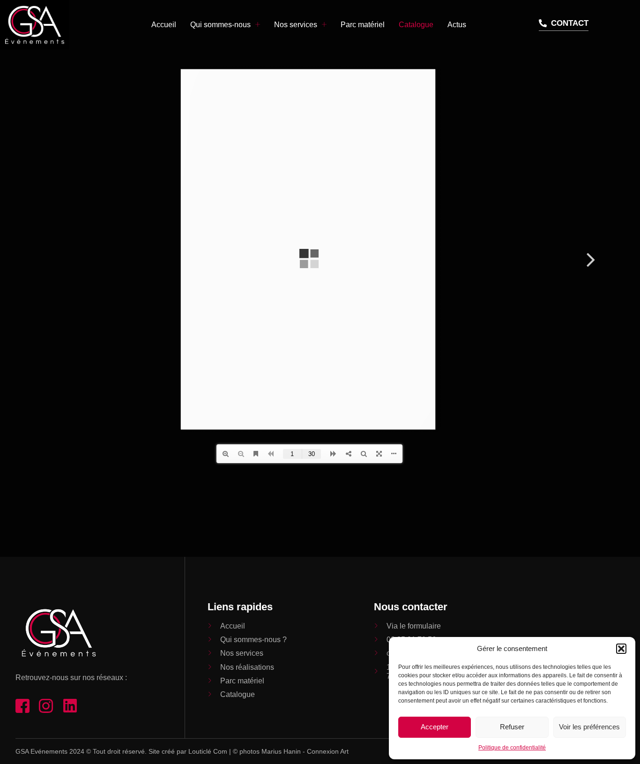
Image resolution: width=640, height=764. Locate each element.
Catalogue (416, 25)
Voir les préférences (589, 727)
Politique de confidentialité (512, 747)
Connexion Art (328, 751)
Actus (456, 25)
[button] (621, 648)
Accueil (163, 25)
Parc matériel (363, 25)
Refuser (512, 727)
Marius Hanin (281, 751)
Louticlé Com (207, 751)
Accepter (434, 727)
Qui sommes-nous (220, 25)
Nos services (295, 25)
